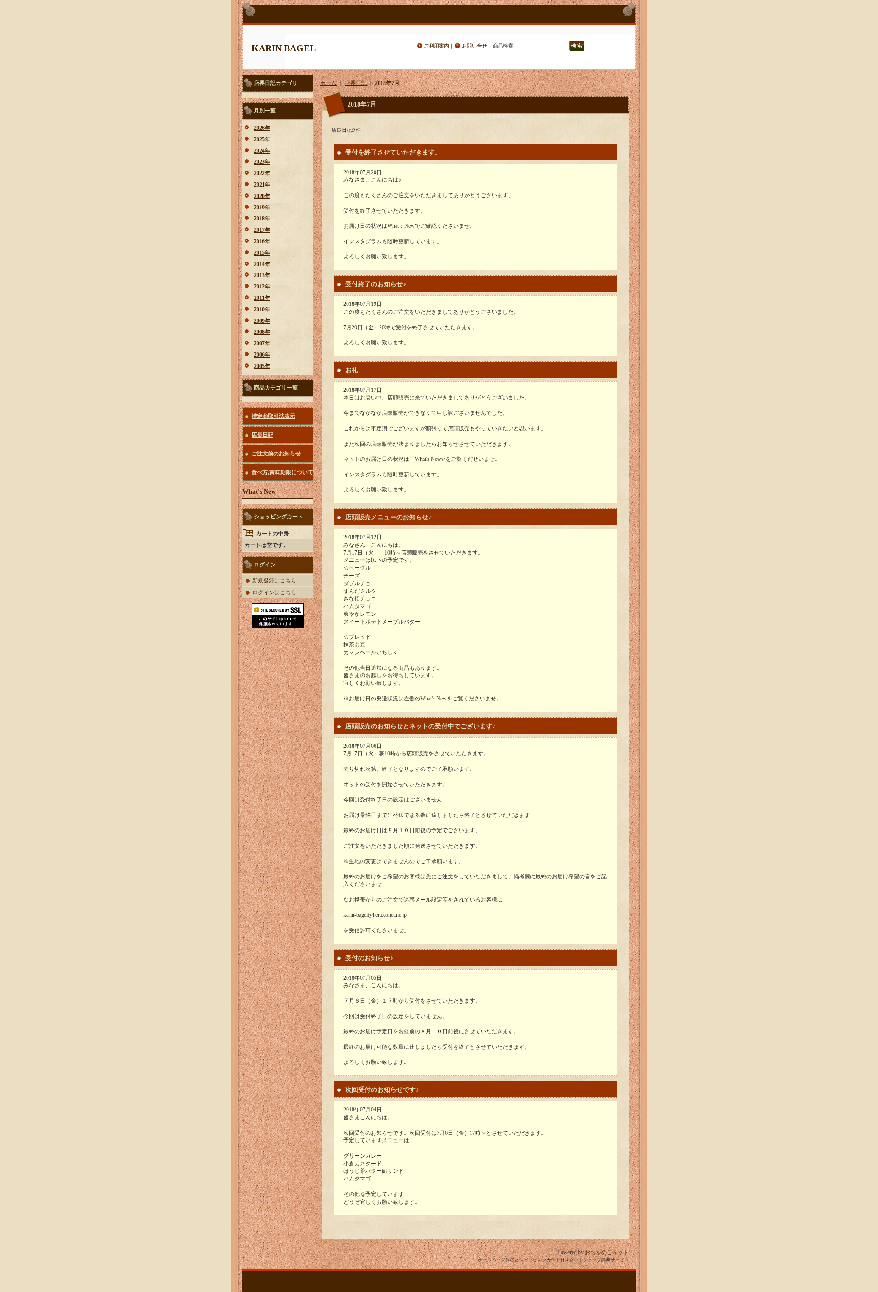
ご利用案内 (436, 45)
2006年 (262, 355)
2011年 (262, 298)
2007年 (262, 343)
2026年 (262, 128)
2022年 (262, 173)
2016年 (262, 241)
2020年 (262, 196)
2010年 (262, 309)
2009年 (262, 321)
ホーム (328, 83)
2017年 (262, 230)
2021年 (262, 185)
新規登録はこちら (274, 580)
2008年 (262, 332)
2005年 (262, 366)
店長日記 (262, 435)
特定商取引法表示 (273, 416)
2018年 (262, 218)
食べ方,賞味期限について (282, 472)
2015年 (262, 253)
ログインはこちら (274, 592)
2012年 (262, 286)
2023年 (262, 162)
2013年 (262, 275)
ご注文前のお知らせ (276, 453)
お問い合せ (474, 45)
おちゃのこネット (607, 1252)
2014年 (262, 264)
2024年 (262, 151)
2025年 (262, 139)
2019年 (262, 207)
